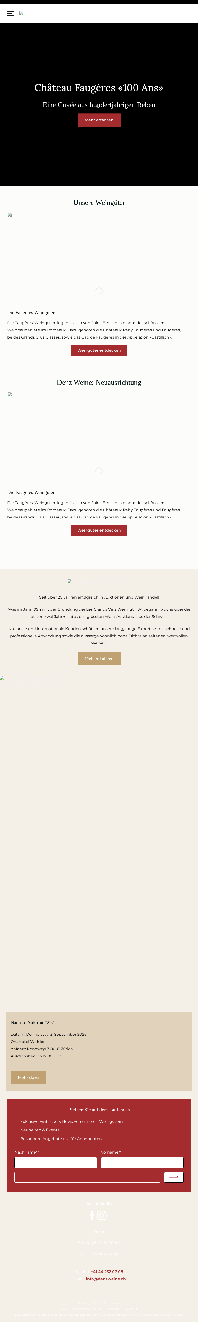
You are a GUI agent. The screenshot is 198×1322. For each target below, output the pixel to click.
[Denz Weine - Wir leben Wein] (39, 13)
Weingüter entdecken (99, 350)
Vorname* (111, 1152)
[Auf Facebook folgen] (92, 1216)
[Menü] (10, 12)
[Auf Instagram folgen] (102, 1216)
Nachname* (26, 1152)
